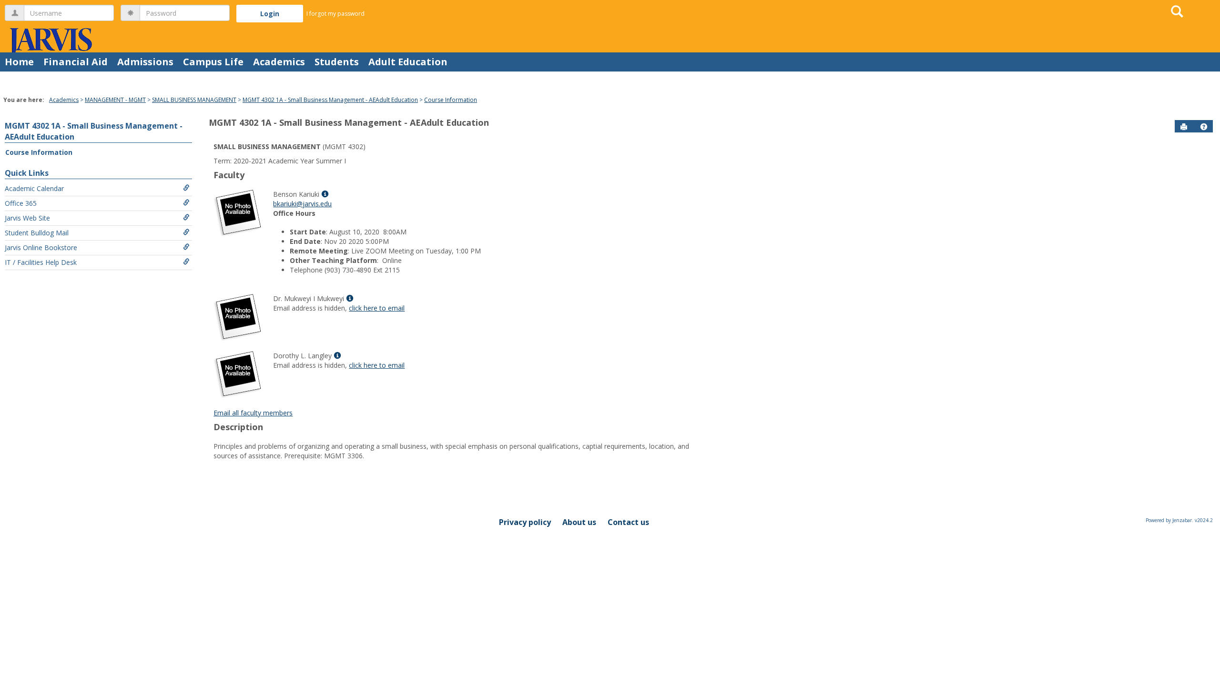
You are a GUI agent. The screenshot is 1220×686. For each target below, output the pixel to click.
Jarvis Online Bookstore (41, 247)
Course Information (450, 100)
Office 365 (21, 203)
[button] (1204, 127)
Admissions (145, 61)
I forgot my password (335, 14)
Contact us (628, 522)
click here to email (377, 308)
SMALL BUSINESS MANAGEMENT (194, 100)
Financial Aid (75, 61)
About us (579, 522)
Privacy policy (525, 522)
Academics (279, 61)
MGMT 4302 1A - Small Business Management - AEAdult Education (330, 100)
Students (337, 61)
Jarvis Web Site (27, 217)
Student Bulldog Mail (37, 232)
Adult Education (407, 61)
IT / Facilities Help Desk (41, 262)
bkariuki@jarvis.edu (302, 203)
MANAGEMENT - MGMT (115, 100)
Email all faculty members (253, 412)
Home (19, 61)
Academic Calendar (34, 188)
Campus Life (213, 61)
